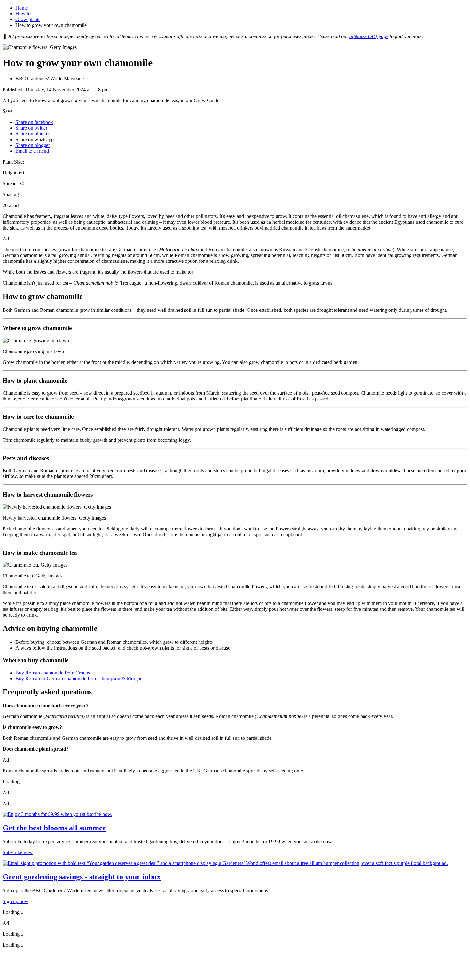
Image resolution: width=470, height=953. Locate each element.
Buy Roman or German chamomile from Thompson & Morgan (79, 678)
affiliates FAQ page (368, 36)
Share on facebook (34, 122)
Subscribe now (18, 852)
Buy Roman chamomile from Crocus (52, 672)
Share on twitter (31, 128)
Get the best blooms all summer (54, 828)
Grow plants (27, 19)
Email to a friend (32, 151)
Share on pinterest (33, 133)
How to (23, 13)
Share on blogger (32, 145)
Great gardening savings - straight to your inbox (82, 877)
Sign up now (15, 901)
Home (21, 8)
